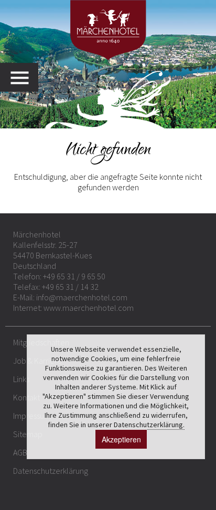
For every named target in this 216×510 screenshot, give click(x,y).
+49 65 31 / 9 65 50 (74, 276)
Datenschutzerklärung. (149, 424)
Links (21, 379)
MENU (24, 77)
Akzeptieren (121, 439)
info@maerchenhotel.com (81, 297)
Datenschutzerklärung (50, 470)
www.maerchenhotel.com (89, 307)
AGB (20, 452)
